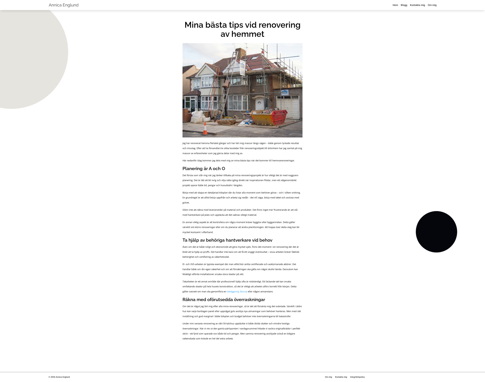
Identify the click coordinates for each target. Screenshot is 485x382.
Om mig (432, 5)
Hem (395, 5)
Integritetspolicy (357, 377)
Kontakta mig (417, 5)
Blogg (404, 5)
